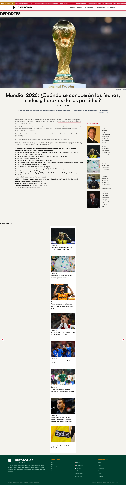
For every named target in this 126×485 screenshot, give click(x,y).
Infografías (101, 468)
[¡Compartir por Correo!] (68, 105)
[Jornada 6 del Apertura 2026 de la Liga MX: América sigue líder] (63, 235)
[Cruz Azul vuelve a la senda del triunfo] (63, 349)
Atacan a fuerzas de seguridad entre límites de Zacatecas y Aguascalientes (106, 182)
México (79, 7)
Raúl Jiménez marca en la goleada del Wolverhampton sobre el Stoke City (62, 306)
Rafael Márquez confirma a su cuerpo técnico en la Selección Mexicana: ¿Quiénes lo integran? (61, 419)
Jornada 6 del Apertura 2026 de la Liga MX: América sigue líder (106, 152)
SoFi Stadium (78, 476)
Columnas (111, 7)
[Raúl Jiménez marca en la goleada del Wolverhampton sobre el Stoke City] (63, 292)
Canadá (78, 468)
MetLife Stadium (79, 473)
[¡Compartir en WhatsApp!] (62, 105)
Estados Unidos (80, 465)
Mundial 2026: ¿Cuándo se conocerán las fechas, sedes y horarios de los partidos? (63, 97)
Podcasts (100, 471)
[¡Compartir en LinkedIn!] (65, 105)
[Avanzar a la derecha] (2, 339)
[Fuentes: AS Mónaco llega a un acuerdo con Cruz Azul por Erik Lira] (63, 377)
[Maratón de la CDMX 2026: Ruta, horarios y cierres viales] (63, 264)
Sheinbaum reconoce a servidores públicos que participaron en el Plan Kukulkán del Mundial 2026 (99, 3)
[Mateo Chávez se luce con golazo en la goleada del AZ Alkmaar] (63, 321)
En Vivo (100, 473)
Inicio (72, 7)
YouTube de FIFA (37, 185)
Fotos (99, 465)
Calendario (89, 7)
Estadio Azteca (79, 471)
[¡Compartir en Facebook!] (57, 105)
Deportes (10, 13)
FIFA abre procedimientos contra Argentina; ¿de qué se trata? (48, 3)
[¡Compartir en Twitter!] (60, 105)
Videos (99, 462)
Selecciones (100, 7)
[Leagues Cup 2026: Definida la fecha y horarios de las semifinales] (63, 434)
